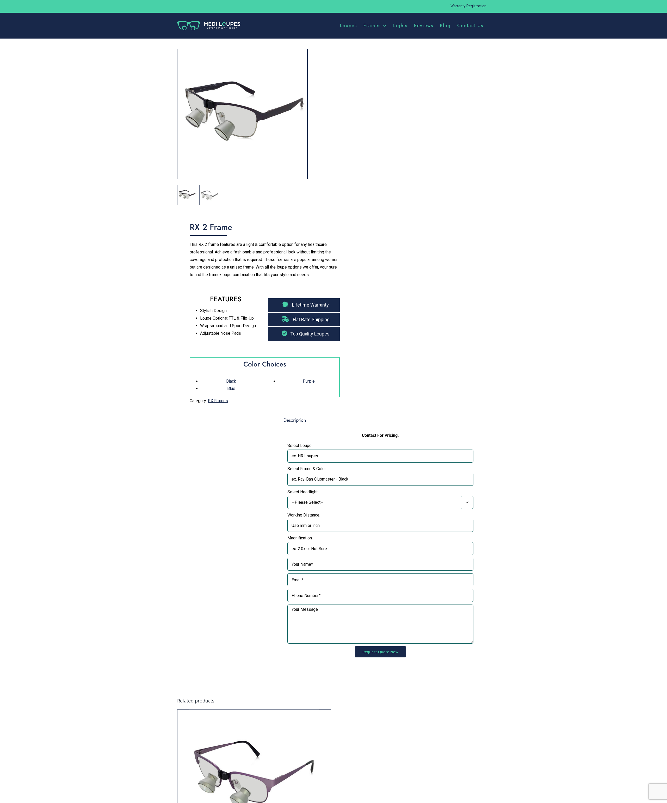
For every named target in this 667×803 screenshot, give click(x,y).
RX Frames (218, 400)
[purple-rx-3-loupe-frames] (242, 116)
